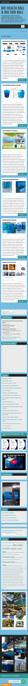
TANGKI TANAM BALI (12, 585)
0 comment (23, 58)
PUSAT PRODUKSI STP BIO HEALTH (10, 131)
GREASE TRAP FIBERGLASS (9, 393)
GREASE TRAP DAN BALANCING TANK (10, 179)
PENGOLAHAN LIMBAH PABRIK (10, 417)
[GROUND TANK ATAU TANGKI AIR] (14, 228)
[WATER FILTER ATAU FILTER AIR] (14, 271)
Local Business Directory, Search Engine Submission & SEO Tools (12, 531)
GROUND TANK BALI (19, 562)
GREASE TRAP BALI (19, 557)
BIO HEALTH (19, 542)
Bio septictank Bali (10, 552)
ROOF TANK (13, 579)
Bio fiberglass (14, 542)
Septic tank (18, 579)
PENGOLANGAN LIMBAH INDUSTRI (9, 576)
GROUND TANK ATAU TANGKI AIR (9, 220)
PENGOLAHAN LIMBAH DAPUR (10, 410)
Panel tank (14, 571)
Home (13, 31)
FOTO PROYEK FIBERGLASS (13, 554)
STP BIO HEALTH (22, 31)
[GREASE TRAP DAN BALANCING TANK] (14, 187)
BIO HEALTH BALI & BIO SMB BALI (12, 10)
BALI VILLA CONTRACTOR (9, 517)
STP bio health (5, 585)
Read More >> (22, 80)
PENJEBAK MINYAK (13, 577)
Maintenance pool (16, 569)
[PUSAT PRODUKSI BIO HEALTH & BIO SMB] (14, 93)
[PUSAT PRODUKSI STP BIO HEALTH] (14, 141)
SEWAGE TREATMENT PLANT (13, 581)
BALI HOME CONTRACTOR (9, 515)
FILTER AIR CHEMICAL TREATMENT (11, 388)
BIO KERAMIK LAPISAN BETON (10, 386)
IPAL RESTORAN (10, 566)
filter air (5, 554)
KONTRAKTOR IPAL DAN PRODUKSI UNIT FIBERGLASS (13, 41)
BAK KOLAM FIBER (7, 378)
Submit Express (8, 533)
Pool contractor (8, 579)
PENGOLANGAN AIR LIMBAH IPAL (12, 574)
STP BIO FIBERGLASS (21, 584)
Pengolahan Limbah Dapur (10, 572)
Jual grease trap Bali (16, 568)
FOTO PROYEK (6, 390)
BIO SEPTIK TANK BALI (17, 552)
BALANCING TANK (7, 381)
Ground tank (8, 562)
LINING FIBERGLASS (7, 402)
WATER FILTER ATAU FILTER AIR (9, 262)
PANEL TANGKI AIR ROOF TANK (10, 404)
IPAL (4, 565)
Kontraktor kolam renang (8, 569)
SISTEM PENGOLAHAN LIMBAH (10, 520)
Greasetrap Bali (5, 559)
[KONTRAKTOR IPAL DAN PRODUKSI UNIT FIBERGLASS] (14, 49)
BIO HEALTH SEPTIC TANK (9, 383)
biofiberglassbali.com (10, 339)
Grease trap (8, 556)
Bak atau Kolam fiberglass (7, 542)
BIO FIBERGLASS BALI (8, 513)
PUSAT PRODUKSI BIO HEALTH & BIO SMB (11, 85)
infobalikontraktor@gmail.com (13, 337)
